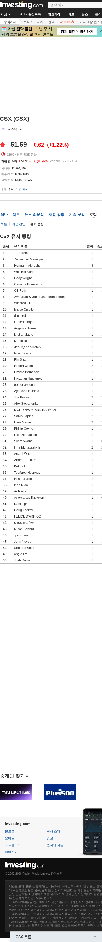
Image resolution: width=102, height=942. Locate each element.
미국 (25, 189)
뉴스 (85, 14)
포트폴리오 (13, 845)
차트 (71, 14)
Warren (65, 22)
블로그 (9, 831)
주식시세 (10, 22)
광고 (50, 838)
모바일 (9, 838)
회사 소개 (53, 831)
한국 (51, 22)
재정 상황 (56, 214)
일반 (4, 214)
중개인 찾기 (12, 775)
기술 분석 (77, 214)
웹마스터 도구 (15, 852)
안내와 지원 (55, 845)
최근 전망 (18, 224)
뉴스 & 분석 (34, 214)
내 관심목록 (32, 14)
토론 (4, 224)
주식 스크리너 (33, 22)
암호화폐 (54, 14)
